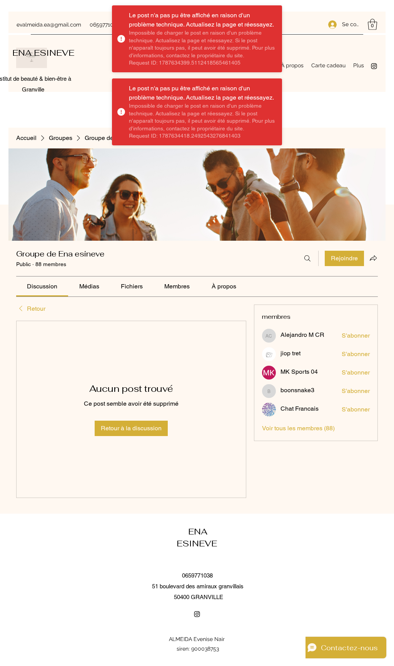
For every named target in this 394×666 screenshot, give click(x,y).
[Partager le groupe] (373, 258)
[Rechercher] (307, 258)
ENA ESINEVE (44, 52)
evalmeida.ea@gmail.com (49, 25)
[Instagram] (374, 66)
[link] (42, 286)
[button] (372, 24)
